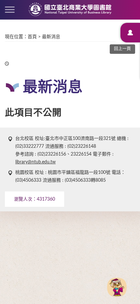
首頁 (32, 37)
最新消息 (51, 37)
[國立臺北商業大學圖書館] (70, 9)
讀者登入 (130, 32)
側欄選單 (10, 10)
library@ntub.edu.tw (35, 162)
